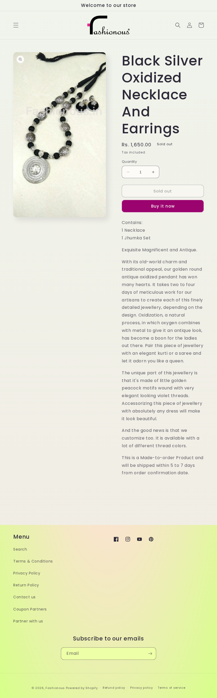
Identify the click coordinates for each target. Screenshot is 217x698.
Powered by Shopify (82, 688)
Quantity (129, 161)
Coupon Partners (30, 609)
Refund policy (114, 688)
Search (20, 549)
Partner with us (28, 621)
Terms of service (171, 688)
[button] (16, 25)
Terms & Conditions (33, 561)
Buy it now (163, 206)
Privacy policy (141, 688)
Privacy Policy (26, 573)
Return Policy (26, 585)
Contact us (24, 597)
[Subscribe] (150, 653)
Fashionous (55, 688)
